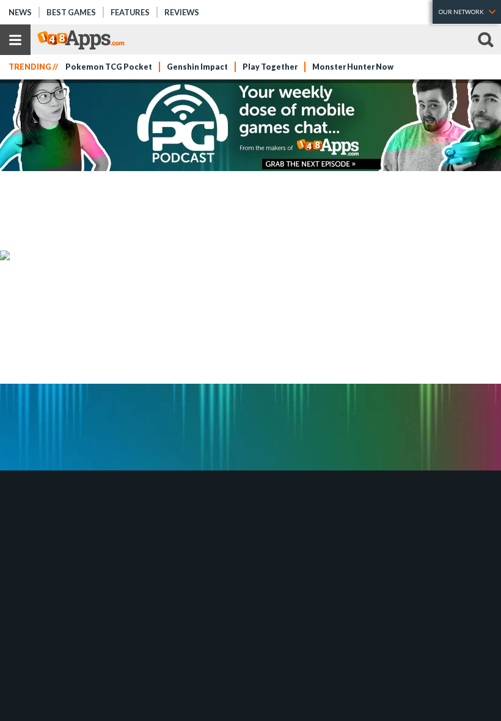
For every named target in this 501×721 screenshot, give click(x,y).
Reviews (181, 12)
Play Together (270, 66)
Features (130, 12)
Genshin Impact (197, 66)
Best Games (71, 12)
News (20, 12)
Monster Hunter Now (352, 66)
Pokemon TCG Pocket (108, 66)
